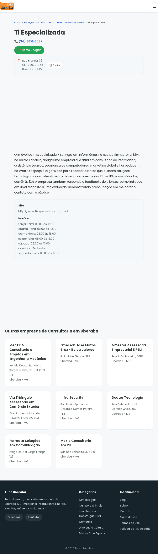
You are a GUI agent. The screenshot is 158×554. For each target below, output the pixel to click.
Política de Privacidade (135, 529)
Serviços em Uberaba (37, 22)
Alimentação (87, 500)
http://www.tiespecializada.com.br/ (43, 211)
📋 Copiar (54, 65)
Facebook (14, 517)
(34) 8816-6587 (30, 41)
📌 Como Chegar (29, 50)
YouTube (34, 517)
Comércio (85, 522)
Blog (123, 500)
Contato (125, 511)
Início (17, 22)
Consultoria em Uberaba (69, 22)
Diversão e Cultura (91, 527)
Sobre (124, 505)
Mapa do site (128, 517)
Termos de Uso (130, 523)
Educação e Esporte (92, 533)
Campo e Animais (90, 505)
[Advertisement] (79, 288)
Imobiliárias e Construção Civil (90, 514)
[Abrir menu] (154, 6)
